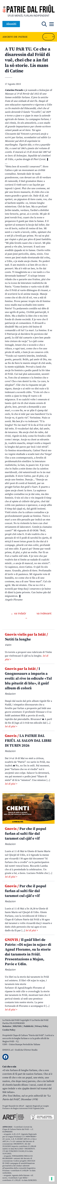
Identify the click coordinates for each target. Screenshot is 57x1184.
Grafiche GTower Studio (26, 1050)
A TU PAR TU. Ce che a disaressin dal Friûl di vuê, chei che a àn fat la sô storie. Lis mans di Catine (27, 60)
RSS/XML (17, 1026)
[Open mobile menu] (51, 24)
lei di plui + (11, 726)
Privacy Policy (41, 1026)
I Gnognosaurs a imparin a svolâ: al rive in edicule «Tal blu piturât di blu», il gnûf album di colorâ (28, 679)
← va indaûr (19, 613)
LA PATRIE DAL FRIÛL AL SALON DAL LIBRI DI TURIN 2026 (28, 741)
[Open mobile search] (44, 24)
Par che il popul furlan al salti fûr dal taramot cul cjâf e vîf (25, 834)
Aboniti (11, 24)
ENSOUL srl (7, 1050)
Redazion (6, 1026)
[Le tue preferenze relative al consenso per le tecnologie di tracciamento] (52, 1179)
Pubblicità (28, 1026)
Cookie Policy (8, 1030)
